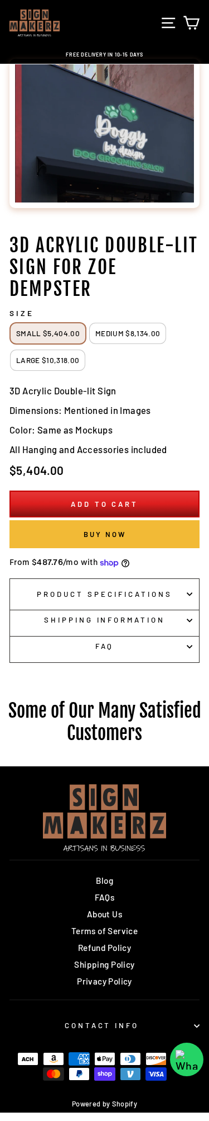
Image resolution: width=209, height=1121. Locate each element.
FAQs (105, 897)
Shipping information (105, 619)
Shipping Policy (104, 964)
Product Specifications (104, 594)
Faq (104, 646)
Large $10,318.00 (47, 360)
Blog (105, 880)
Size (21, 313)
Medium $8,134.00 (127, 333)
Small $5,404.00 (48, 333)
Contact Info (102, 1025)
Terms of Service (104, 931)
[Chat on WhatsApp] (186, 1059)
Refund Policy (104, 948)
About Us (104, 914)
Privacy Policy (104, 981)
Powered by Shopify (104, 1103)
